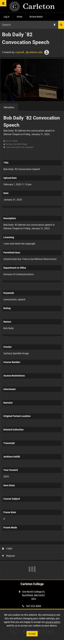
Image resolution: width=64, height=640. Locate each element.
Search (61, 25)
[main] (32, 304)
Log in (6, 16)
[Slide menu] (3, 3)
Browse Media (36, 16)
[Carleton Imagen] (32, 6)
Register (10, 555)
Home (19, 16)
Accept (32, 633)
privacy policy (52, 622)
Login (9, 548)
